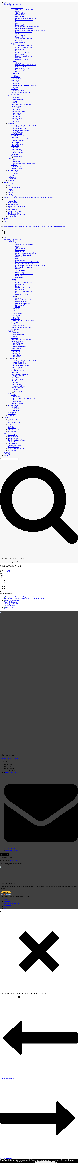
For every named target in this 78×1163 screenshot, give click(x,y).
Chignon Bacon (16, 134)
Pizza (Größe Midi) (14, 187)
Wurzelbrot (19, 40)
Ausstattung (12, 179)
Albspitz (18, 11)
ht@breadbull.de (9, 849)
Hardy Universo (13, 203)
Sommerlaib (15, 84)
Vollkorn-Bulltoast (17, 168)
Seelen (17, 33)
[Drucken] (1, 592)
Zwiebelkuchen (20, 42)
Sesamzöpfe (15, 82)
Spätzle (10, 191)
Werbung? (7, 220)
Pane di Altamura (17, 108)
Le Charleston (16, 142)
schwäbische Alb (17, 8)
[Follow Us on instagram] (4, 855)
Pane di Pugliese (17, 118)
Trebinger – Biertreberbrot (24, 39)
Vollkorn (14, 44)
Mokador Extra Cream (15, 211)
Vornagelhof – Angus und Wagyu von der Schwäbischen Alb (24, 598)
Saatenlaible (15, 80)
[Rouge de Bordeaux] (11, 600)
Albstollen (18, 63)
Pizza (9, 185)
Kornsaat (18, 58)
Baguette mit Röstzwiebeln (20, 130)
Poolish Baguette (17, 132)
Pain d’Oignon (16, 149)
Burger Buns (15, 161)
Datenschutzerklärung (11, 903)
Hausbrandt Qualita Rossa (16, 206)
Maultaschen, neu (14, 194)
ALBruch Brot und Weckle (24, 9)
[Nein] (56, 1162)
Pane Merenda (16, 116)
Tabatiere (14, 154)
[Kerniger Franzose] (11, 604)
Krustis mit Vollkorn (21, 59)
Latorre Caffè (12, 208)
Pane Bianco (15, 109)
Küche (6, 182)
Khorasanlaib (19, 54)
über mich (7, 218)
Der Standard (19, 16)
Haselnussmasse (21, 66)
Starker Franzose (17, 152)
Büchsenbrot (19, 49)
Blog (5, 2)
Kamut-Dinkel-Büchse (22, 52)
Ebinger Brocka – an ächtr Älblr (25, 18)
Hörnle (13, 75)
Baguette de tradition (18, 127)
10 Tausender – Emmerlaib (24, 46)
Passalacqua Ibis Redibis (16, 215)
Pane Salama (16, 120)
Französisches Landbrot (19, 139)
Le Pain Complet (17, 144)
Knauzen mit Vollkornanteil (24, 56)
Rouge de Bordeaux (18, 151)
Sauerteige (15, 175)
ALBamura (15, 97)
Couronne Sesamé (17, 135)
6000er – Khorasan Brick (23, 47)
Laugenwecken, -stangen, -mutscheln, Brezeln (30, 30)
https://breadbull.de (11, 850)
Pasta (10, 189)
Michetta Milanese (17, 106)
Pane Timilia (15, 121)
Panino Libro (15, 115)
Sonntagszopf (20, 70)
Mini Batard (15, 146)
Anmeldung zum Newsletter (9, 758)
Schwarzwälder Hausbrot (23, 32)
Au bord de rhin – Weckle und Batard (23, 125)
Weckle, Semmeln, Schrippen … (22, 92)
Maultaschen (12, 192)
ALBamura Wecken (18, 99)
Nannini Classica (13, 213)
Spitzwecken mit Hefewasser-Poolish (24, 85)
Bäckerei (11, 6)
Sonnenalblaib (20, 35)
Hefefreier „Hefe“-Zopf (22, 68)
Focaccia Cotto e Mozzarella (21, 104)
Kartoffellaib (19, 21)
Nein (40, 1162)
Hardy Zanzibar (13, 204)
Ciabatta (14, 101)
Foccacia (14, 103)
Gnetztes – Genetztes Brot (24, 20)
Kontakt (6, 221)
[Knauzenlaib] (9, 607)
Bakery (10, 158)
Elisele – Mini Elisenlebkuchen (25, 65)
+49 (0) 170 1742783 (12, 772)
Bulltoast (14, 165)
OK (36, 1162)
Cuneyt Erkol (7, 570)
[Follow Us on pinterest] (7, 855)
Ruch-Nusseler (16, 78)
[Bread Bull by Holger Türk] (28, 197)
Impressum (7, 905)
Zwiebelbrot (15, 94)
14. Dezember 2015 (13, 572)
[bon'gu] (16, 880)
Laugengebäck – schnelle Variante (27, 27)
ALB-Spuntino (20, 13)
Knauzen (18, 23)
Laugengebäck (20, 25)
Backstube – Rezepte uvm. (13, 4)
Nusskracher (15, 77)
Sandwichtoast (16, 166)
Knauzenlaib (8, 609)
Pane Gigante (16, 113)
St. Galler (14, 89)
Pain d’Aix (14, 147)
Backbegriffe (12, 177)
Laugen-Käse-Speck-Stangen (25, 28)
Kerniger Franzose (17, 140)
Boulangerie (12, 123)
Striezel (17, 71)
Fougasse (14, 137)
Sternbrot (14, 87)
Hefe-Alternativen (13, 170)
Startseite (3, 562)
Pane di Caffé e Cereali (19, 111)
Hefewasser (15, 173)
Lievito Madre (16, 172)
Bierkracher (15, 73)
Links (5, 906)
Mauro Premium (13, 209)
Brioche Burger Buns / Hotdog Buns (23, 163)
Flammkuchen (12, 184)
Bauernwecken (20, 15)
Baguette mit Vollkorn (18, 128)
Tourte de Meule (16, 156)
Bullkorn (18, 51)
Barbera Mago (12, 201)
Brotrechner (12, 180)
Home (6, 900)
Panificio (11, 96)
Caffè (5, 199)
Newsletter (7, 901)
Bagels (13, 160)
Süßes (13, 61)
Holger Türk (14, 860)
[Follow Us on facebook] (1, 855)
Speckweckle (19, 37)
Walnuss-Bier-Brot (17, 90)
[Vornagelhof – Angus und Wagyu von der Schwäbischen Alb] (25, 597)
